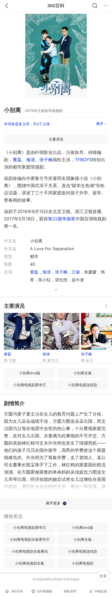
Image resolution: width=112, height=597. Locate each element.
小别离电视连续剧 (82, 385)
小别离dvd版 (29, 373)
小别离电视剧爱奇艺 (29, 385)
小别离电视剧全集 (29, 563)
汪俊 (76, 272)
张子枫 (46, 159)
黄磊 (17, 159)
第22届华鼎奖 (61, 218)
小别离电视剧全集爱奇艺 (30, 539)
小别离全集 (82, 373)
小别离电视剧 (83, 563)
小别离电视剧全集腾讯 (29, 551)
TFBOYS (83, 159)
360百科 (56, 5)
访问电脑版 (44, 591)
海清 (30, 159)
